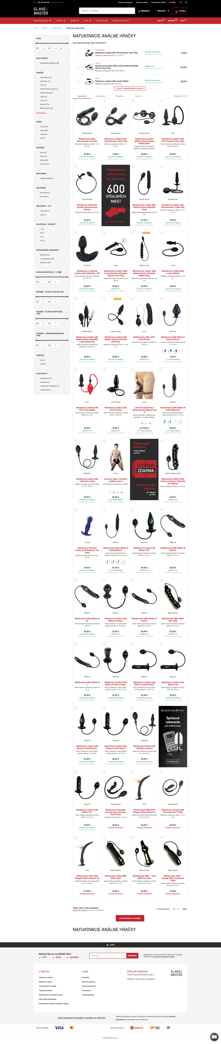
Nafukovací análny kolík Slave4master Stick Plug (116, 53)
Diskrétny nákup (45, 982)
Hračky (59, 20)
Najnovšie (138, 96)
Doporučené (82, 96)
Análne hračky (57, 28)
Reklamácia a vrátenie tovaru (51, 995)
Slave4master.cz (88, 982)
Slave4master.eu (89, 986)
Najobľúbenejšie (41, 20)
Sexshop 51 (86, 990)
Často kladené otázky (158, 2)
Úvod (35, 28)
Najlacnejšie (100, 96)
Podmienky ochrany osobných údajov (54, 1004)
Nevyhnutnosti (119, 20)
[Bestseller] (144, 249)
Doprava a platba (141, 2)
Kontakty (173, 2)
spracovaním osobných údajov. (164, 957)
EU (186, 2)
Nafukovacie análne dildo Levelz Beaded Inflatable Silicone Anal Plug (116, 67)
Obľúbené (144, 11)
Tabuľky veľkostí (45, 990)
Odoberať (132, 955)
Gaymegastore (88, 995)
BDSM (73, 20)
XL (150, 423)
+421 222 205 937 (43, 2)
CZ (180, 2)
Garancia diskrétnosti (125, 2)
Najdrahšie (120, 96)
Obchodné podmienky (48, 999)
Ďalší (184, 909)
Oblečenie (100, 20)
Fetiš (86, 20)
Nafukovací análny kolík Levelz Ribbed (111, 81)
